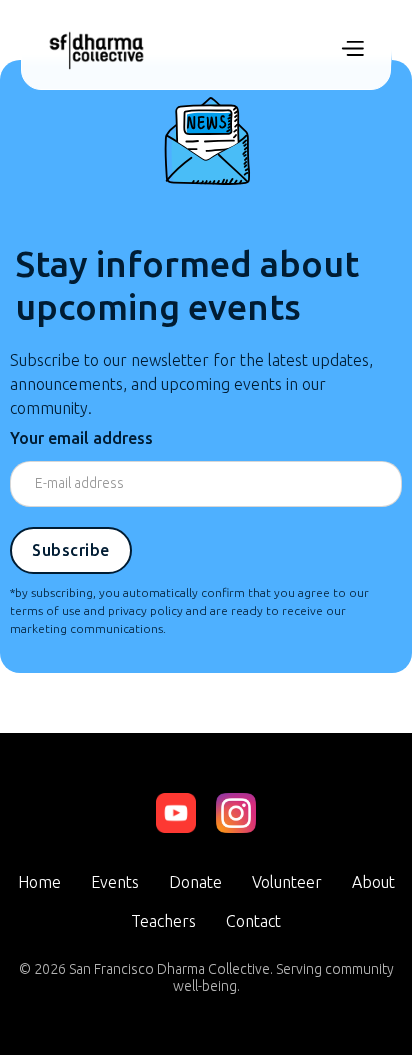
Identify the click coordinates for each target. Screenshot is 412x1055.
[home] (97, 50)
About (373, 882)
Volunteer (287, 882)
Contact (253, 921)
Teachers (163, 921)
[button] (352, 50)
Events (115, 882)
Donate (195, 882)
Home (39, 882)
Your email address (81, 438)
